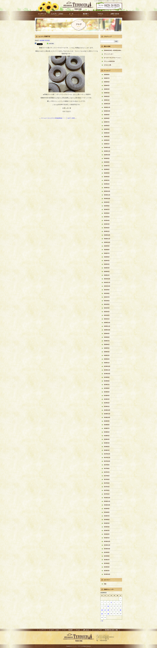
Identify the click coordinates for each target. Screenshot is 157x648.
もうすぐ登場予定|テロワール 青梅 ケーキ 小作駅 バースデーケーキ (108, 0)
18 (108, 610)
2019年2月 (106, 403)
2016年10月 (107, 505)
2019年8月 (106, 381)
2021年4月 (106, 308)
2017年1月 (106, 494)
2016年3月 (106, 530)
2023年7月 (106, 209)
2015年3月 (106, 570)
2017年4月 (106, 483)
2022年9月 (106, 246)
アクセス (100, 14)
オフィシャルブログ (97, 630)
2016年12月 (107, 497)
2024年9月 (106, 158)
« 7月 (101, 621)
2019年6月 (106, 388)
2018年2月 (106, 446)
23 (102, 613)
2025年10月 (107, 111)
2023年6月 (106, 213)
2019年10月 (107, 373)
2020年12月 (107, 322)
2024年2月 (106, 184)
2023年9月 (106, 202)
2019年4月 (106, 395)
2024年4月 (106, 176)
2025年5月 (106, 129)
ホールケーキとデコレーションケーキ (113, 57)
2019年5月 (106, 392)
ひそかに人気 (107, 65)
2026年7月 (106, 78)
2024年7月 (106, 165)
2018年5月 (106, 435)
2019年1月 (106, 406)
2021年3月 (106, 311)
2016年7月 (106, 516)
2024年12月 (107, 147)
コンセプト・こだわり (56, 14)
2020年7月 (106, 341)
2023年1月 (106, 231)
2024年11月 (107, 151)
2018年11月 (107, 413)
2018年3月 (106, 443)
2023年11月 (107, 195)
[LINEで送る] (50, 44)
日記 (105, 584)
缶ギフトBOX (72, 118)
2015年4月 (106, 567)
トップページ (42, 14)
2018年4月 (106, 439)
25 (108, 613)
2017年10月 (107, 461)
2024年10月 (107, 154)
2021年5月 (106, 304)
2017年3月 (106, 486)
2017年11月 (107, 457)
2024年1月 (106, 187)
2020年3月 (106, 355)
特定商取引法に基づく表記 (111, 630)
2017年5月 (106, 479)
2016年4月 (106, 527)
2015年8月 (106, 556)
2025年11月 (107, 107)
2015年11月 (107, 545)
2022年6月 (106, 257)
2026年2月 (106, 96)
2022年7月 (106, 253)
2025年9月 (106, 114)
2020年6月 (106, 344)
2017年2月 (106, 490)
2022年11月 (107, 238)
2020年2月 (106, 359)
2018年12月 (107, 410)
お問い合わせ (115, 14)
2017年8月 (106, 468)
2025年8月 (106, 118)
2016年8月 (106, 512)
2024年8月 (106, 162)
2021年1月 (106, 319)
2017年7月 (106, 472)
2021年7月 (106, 297)
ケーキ (71, 14)
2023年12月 (107, 191)
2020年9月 (106, 333)
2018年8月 (106, 424)
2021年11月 (107, 282)
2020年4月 (106, 351)
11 (108, 606)
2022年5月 (106, 260)
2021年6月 (106, 300)
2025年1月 (106, 144)
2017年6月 (106, 475)
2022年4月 (106, 264)
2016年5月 (106, 523)
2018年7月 (106, 428)
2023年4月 (106, 220)
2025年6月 (106, 125)
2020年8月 (106, 337)
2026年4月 (106, 89)
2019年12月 (107, 366)
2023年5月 (106, 216)
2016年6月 (106, 519)
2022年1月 (106, 275)
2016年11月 (107, 501)
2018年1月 (106, 450)
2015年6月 (106, 563)
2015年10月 (107, 548)
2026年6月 (106, 82)
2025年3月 (106, 136)
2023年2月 (106, 227)
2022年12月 (107, 235)
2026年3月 (106, 92)
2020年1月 (106, 362)
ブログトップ (108, 36)
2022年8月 (106, 249)
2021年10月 (107, 286)
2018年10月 (107, 417)
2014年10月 (107, 574)
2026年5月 (106, 85)
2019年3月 (106, 399)
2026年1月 (106, 100)
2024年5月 (106, 173)
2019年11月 (107, 370)
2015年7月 (106, 559)
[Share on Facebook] (35, 44)
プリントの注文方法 (109, 61)
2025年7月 (106, 122)
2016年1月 (106, 537)
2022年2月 (106, 271)
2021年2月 (106, 315)
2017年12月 (107, 454)
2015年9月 (106, 552)
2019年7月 (106, 384)
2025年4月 (106, 133)
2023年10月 (107, 198)
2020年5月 (106, 348)
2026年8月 (106, 74)
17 (105, 610)
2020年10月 (107, 330)
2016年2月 (106, 534)
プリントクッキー (108, 54)
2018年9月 (106, 421)
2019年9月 (106, 377)
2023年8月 (106, 206)
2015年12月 (107, 541)
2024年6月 (106, 169)
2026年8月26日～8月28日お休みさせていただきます (113, 50)
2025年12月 (107, 103)
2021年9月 (106, 289)
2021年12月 (107, 278)
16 (102, 610)
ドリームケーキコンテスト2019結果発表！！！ (52, 118)
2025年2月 (106, 140)
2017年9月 (106, 465)
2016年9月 (106, 508)
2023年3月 (106, 224)
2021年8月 (106, 293)
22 (120, 610)
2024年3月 (106, 180)
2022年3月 (106, 268)
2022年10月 (107, 242)
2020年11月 (107, 326)
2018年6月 (106, 432)
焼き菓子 (85, 14)
